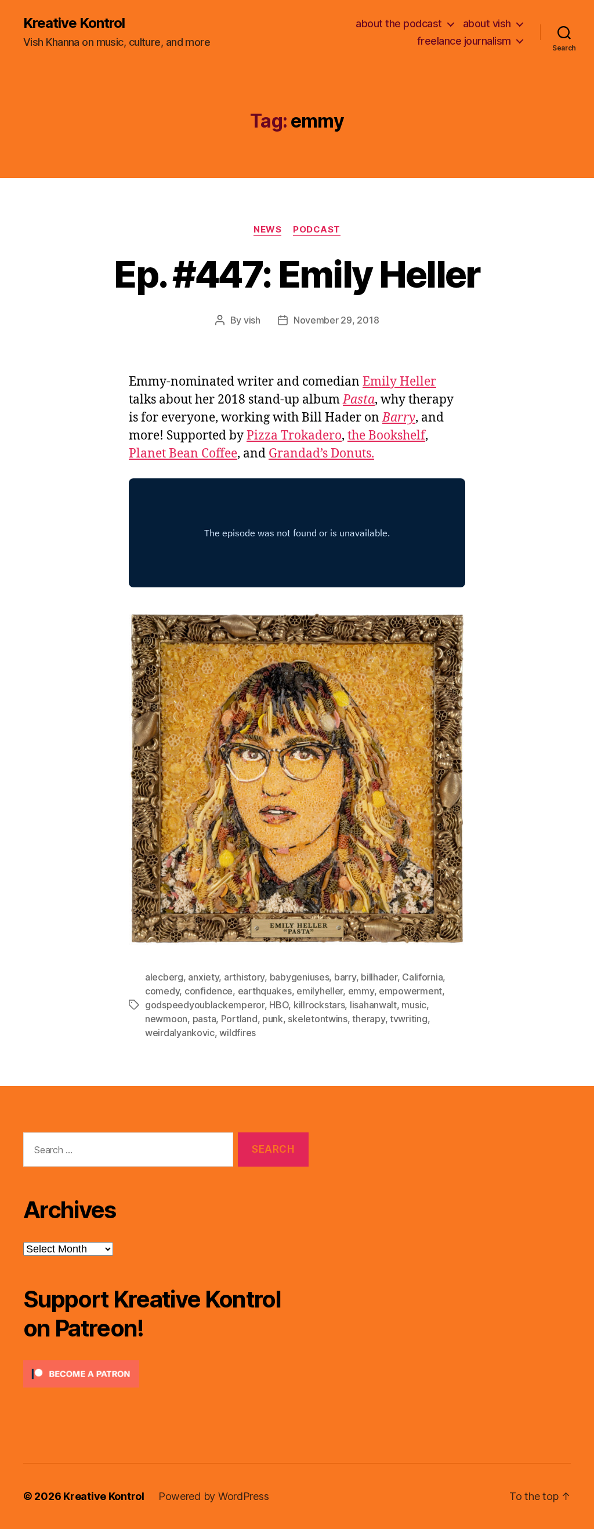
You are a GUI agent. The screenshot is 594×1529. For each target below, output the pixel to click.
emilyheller (319, 991)
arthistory (244, 977)
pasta (204, 1019)
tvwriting (409, 1019)
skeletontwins (317, 1019)
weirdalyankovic (180, 1032)
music (413, 1005)
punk (272, 1019)
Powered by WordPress (213, 1496)
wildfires (237, 1032)
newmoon (166, 1019)
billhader (379, 977)
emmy (361, 991)
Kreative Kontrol (74, 23)
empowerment (410, 991)
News (267, 229)
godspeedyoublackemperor (205, 1005)
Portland (239, 1019)
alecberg (164, 977)
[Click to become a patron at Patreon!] (166, 1374)
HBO (278, 1005)
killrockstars (319, 1005)
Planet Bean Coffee (183, 454)
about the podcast (399, 23)
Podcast (317, 229)
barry (345, 977)
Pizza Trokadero (294, 436)
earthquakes (265, 991)
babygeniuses (299, 977)
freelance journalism (464, 41)
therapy (368, 1019)
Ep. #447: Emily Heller (297, 274)
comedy (162, 991)
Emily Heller (399, 382)
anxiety (203, 977)
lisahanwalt (373, 1005)
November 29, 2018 (336, 320)
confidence (208, 991)
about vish (487, 23)
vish (252, 320)
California (422, 977)
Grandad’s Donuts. (321, 454)
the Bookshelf (386, 436)
